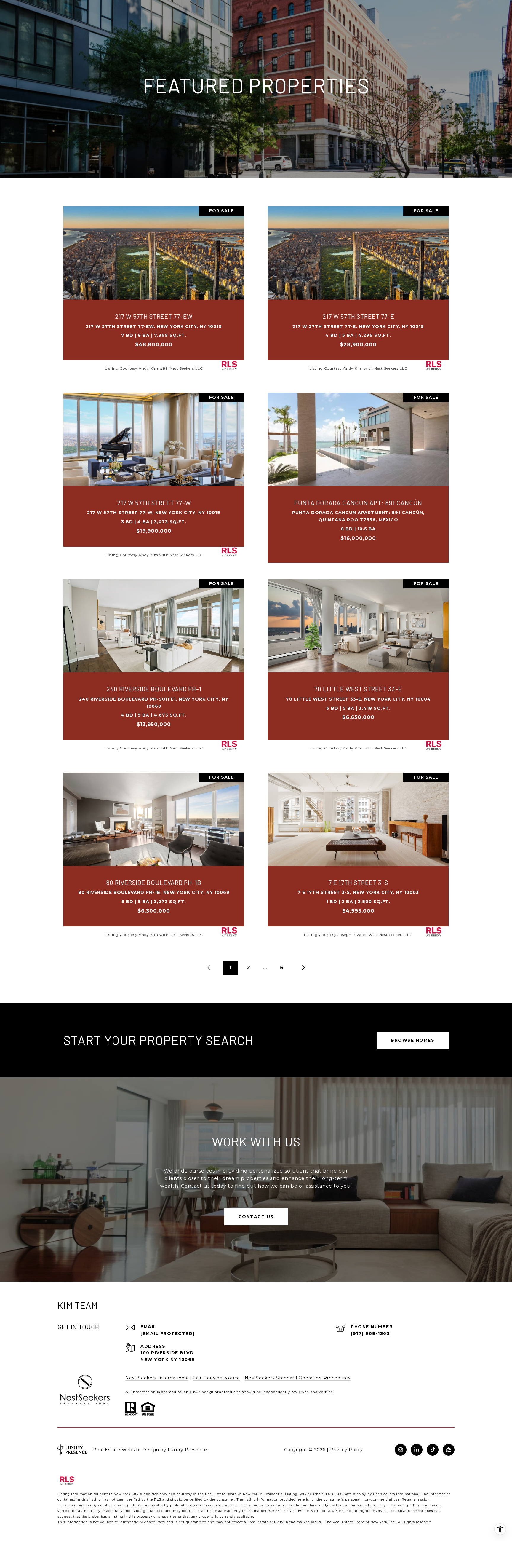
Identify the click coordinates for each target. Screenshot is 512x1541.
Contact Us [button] (256, 1216)
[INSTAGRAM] (401, 1450)
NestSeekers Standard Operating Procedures (298, 1378)
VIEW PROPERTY (153, 288)
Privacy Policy (346, 1449)
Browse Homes (412, 1040)
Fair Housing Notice (216, 1378)
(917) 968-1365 (370, 1333)
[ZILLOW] (449, 1450)
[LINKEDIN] (417, 1450)
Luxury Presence (187, 1449)
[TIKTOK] (433, 1450)
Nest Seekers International (156, 1378)
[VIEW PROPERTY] (154, 283)
